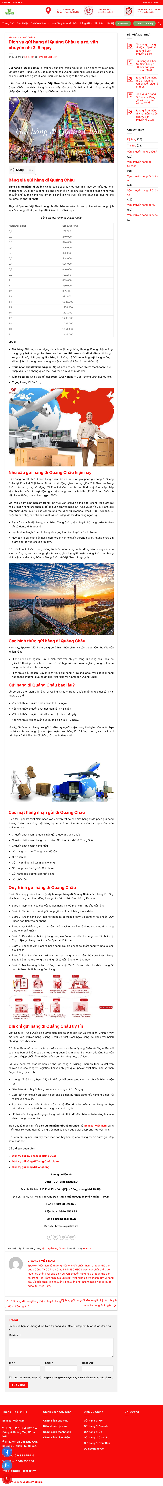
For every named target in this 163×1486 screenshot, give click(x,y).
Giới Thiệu (23, 23)
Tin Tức (99, 23)
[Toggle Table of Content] (28, 170)
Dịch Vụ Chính (39, 23)
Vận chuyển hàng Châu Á (22, 37)
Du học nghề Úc (94, 1448)
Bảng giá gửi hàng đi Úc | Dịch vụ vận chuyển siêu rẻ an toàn (146, 82)
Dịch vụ (131, 139)
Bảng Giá (85, 23)
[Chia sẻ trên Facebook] (49, 1237)
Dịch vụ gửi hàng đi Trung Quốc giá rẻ (35, 1161)
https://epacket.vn (24, 1470)
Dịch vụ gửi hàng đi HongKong (30, 1167)
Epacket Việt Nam (48, 57)
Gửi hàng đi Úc (93, 1431)
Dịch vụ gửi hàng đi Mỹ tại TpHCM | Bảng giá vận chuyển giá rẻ (146, 49)
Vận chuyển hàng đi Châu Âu (142, 178)
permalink (87, 1248)
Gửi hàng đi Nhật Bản (97, 1443)
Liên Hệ (110, 23)
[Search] (159, 23)
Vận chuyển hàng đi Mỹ (141, 204)
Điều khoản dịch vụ (55, 1426)
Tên (12, 1362)
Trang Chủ (8, 23)
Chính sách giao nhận (56, 1437)
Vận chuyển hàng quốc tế (142, 215)
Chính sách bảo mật (55, 1420)
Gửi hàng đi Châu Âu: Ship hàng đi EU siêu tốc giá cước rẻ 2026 (145, 66)
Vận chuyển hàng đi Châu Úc (142, 192)
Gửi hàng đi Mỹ (93, 1420)
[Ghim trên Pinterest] (67, 1237)
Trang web (88, 1362)
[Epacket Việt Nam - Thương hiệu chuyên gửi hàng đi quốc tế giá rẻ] (18, 12)
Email (49, 1362)
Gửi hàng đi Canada (96, 1426)
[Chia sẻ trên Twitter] (55, 1237)
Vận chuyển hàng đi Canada (139, 163)
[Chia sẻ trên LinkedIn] (72, 1237)
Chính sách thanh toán (57, 1431)
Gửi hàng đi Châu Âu (96, 1437)
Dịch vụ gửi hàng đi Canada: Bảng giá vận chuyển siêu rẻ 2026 (145, 98)
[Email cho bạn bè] (61, 1237)
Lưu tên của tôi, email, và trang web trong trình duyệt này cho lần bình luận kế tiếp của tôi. (63, 1377)
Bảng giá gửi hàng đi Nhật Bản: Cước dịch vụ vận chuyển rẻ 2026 (146, 115)
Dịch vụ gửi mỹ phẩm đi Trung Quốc (34, 1155)
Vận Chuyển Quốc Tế (64, 23)
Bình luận (15, 1335)
